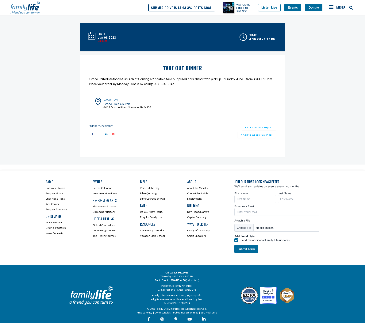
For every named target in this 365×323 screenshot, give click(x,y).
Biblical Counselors (104, 225)
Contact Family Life (198, 193)
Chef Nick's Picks (55, 198)
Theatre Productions (104, 206)
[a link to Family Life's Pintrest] (175, 319)
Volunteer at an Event (105, 193)
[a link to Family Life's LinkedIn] (204, 319)
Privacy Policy (144, 312)
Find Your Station (55, 188)
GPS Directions (166, 289)
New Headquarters (198, 211)
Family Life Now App (198, 230)
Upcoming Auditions (104, 211)
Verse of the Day (149, 188)
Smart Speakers (196, 235)
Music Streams (54, 222)
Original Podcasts (56, 227)
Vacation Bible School (152, 235)
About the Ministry (197, 188)
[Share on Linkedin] (106, 134)
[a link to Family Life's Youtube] (189, 319)
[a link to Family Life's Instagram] (162, 319)
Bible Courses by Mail (152, 198)
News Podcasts (54, 233)
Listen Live (269, 7)
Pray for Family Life (151, 217)
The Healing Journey (104, 235)
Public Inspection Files (185, 312)
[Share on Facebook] (92, 134)
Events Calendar (102, 188)
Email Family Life (186, 289)
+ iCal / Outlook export (259, 127)
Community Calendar (152, 230)
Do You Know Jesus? (151, 211)
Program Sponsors (56, 209)
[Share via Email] (113, 134)
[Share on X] (99, 134)
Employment (194, 198)
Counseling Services (104, 230)
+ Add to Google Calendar (256, 134)
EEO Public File (209, 312)
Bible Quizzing (148, 193)
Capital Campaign (197, 217)
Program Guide (54, 193)
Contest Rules (163, 312)
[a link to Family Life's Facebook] (149, 319)
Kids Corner (52, 204)
